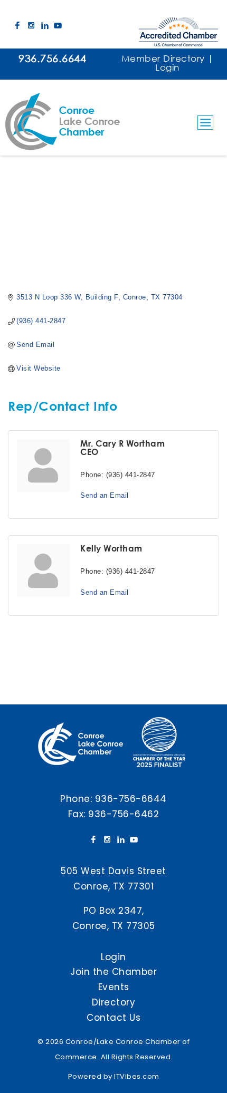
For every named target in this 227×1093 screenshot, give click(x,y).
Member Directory (163, 58)
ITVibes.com (136, 1076)
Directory (114, 1002)
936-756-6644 (131, 798)
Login (167, 67)
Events (113, 987)
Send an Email (104, 495)
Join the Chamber (113, 971)
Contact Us (113, 1017)
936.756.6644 (52, 58)
